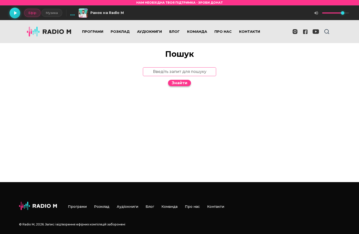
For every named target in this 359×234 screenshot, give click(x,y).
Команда (197, 31)
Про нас (223, 31)
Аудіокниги (149, 31)
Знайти (179, 83)
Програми (92, 31)
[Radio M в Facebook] (305, 31)
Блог (174, 31)
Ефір (32, 13)
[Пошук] (327, 32)
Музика (52, 13)
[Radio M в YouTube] (316, 31)
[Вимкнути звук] (316, 13)
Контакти (249, 31)
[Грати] (15, 13)
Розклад (120, 31)
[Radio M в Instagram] (295, 31)
